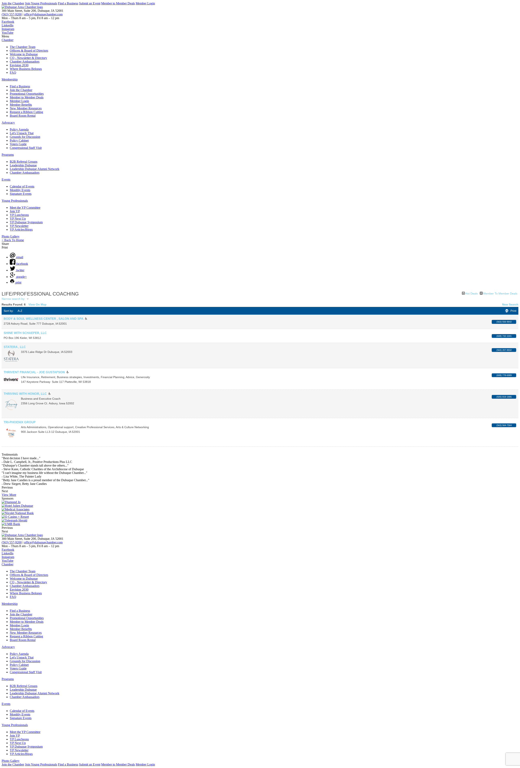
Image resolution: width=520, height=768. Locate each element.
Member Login (145, 3)
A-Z (20, 310)
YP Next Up (18, 218)
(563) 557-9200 (12, 14)
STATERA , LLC (15, 347)
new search (510, 304)
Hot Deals (471, 293)
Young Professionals (15, 200)
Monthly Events (20, 190)
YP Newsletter (19, 226)
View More (9, 494)
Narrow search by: (13, 298)
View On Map (37, 304)
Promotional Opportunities (27, 93)
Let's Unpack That (22, 133)
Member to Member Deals (118, 3)
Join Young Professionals (41, 3)
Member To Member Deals (500, 293)
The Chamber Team (22, 47)
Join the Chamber (13, 3)
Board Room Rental (23, 115)
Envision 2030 (19, 65)
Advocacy (8, 122)
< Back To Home (13, 240)
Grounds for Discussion (25, 137)
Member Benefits (21, 104)
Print (513, 310)
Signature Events (20, 193)
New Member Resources (26, 108)
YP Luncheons (19, 215)
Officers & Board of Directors (29, 50)
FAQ (13, 72)
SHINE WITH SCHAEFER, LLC (25, 333)
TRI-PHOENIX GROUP (20, 422)
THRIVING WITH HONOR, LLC (25, 393)
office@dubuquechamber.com (43, 14)
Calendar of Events (22, 186)
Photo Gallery (11, 236)
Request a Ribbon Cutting (26, 112)
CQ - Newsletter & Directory (28, 58)
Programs (8, 154)
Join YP (15, 211)
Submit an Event (89, 3)
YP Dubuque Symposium (26, 222)
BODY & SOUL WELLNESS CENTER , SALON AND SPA (43, 318)
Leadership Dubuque (23, 165)
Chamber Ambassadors (24, 61)
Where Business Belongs (26, 69)
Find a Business (68, 3)
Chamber (7, 40)
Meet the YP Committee (25, 207)
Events (6, 179)
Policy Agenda (19, 129)
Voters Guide (18, 144)
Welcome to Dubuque (24, 54)
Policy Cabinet (19, 140)
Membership (10, 79)
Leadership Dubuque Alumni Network (34, 169)
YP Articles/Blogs (21, 229)
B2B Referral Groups (23, 161)
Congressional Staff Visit (26, 147)
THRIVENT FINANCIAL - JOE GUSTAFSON (34, 372)
